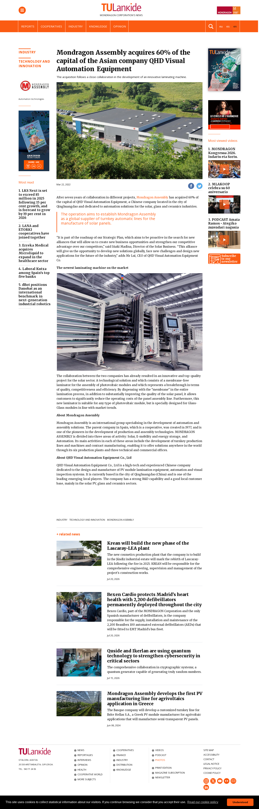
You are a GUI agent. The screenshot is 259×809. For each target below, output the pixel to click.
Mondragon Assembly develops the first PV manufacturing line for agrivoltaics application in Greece (154, 698)
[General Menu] (22, 10)
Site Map (208, 750)
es (228, 26)
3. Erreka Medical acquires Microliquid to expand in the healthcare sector (34, 253)
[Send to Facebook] (191, 186)
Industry (75, 26)
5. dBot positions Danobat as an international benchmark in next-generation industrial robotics (34, 294)
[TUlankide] (121, 8)
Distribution (124, 764)
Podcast (160, 755)
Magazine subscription (170, 772)
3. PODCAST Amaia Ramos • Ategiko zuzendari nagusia (224, 223)
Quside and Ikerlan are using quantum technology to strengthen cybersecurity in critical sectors (153, 656)
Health (82, 769)
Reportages (85, 755)
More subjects (87, 779)
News (81, 750)
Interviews (84, 760)
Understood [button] (240, 802)
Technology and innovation (34, 63)
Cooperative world (90, 774)
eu (221, 26)
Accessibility (211, 754)
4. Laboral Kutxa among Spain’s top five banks (34, 273)
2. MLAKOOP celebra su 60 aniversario (219, 188)
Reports (27, 26)
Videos (159, 750)
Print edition (163, 767)
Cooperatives (51, 26)
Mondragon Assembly (152, 197)
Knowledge (98, 26)
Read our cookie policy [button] (202, 802)
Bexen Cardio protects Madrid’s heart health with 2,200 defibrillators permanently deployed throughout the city (154, 599)
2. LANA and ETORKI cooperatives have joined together (34, 232)
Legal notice (211, 763)
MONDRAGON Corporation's (117, 15)
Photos (160, 760)
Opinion (119, 26)
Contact (208, 759)
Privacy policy (212, 768)
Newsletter (162, 777)
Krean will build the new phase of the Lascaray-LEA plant (148, 546)
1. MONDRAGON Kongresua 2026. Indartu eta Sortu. (223, 153)
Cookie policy (212, 773)
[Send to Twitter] (199, 186)
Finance (121, 755)
